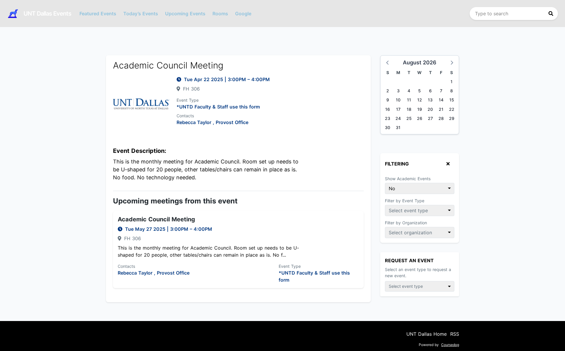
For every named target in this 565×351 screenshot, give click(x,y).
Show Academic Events (408, 178)
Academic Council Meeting (156, 219)
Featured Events (97, 13)
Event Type (188, 100)
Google (243, 13)
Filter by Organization (406, 222)
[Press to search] (551, 13)
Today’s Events (140, 13)
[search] (514, 13)
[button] (387, 62)
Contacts (185, 115)
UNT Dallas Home (426, 334)
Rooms (220, 13)
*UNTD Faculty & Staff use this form (218, 107)
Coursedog (450, 344)
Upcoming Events (185, 13)
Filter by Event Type (404, 200)
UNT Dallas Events (47, 13)
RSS (454, 334)
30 (387, 127)
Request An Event (409, 260)
